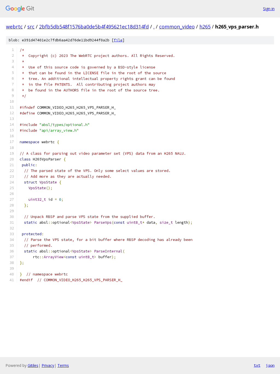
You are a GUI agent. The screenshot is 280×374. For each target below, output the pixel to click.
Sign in (269, 8)
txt (257, 365)
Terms (63, 365)
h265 (205, 26)
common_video (177, 26)
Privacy (48, 365)
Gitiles (33, 365)
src (30, 26)
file (118, 40)
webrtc (14, 26)
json (270, 365)
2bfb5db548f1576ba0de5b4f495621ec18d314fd (94, 26)
